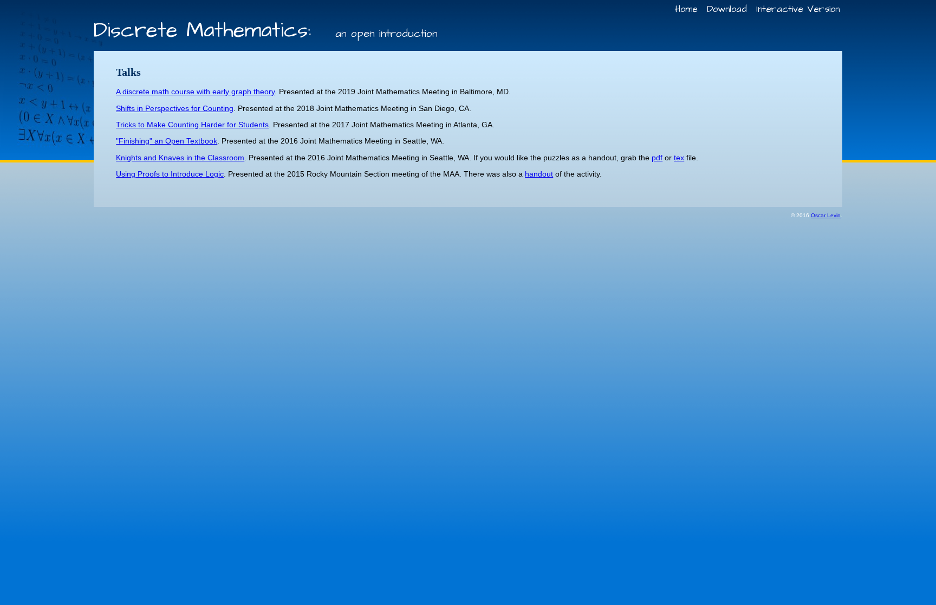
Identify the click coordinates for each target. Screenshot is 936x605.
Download (727, 9)
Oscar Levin (826, 215)
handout (539, 174)
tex (679, 157)
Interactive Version (798, 9)
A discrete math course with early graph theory (195, 91)
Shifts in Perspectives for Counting (174, 108)
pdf (657, 157)
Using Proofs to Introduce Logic (170, 174)
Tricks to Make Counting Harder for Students (192, 124)
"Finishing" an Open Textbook (166, 140)
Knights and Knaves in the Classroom (180, 157)
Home (686, 9)
